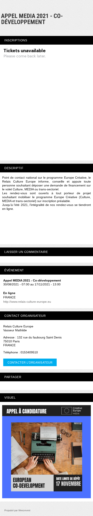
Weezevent (24, 510)
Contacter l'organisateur (30, 362)
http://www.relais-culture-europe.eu (27, 301)
